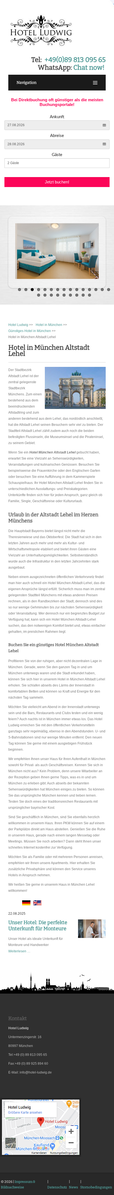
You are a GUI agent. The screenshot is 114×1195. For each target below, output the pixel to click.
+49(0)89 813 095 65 (75, 60)
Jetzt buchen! (57, 182)
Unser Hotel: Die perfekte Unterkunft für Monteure (37, 925)
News (73, 1187)
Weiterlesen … (19, 951)
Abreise (57, 136)
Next (101, 251)
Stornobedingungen (96, 1187)
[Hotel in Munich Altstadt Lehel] (37, 904)
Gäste (57, 155)
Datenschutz (57, 1187)
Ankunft (57, 117)
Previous (12, 251)
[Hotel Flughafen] (41, 1156)
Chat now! (89, 67)
